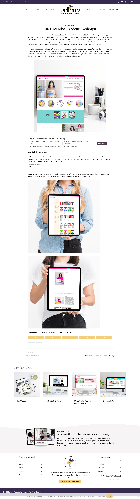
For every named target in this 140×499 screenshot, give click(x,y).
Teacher (39, 344)
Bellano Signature (11, 2)
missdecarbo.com (39, 164)
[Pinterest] (125, 1)
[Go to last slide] (17, 390)
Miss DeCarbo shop (66, 49)
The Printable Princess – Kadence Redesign (100, 354)
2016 (85, 35)
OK (110, 496)
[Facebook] (122, 1)
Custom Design (70, 25)
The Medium (21, 401)
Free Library (100, 10)
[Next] (123, 390)
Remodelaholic (108, 401)
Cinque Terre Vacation (33, 354)
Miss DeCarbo (59, 35)
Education (31, 344)
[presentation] (27, 384)
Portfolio (50, 10)
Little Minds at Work (53, 401)
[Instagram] (118, 1)
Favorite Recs (114, 10)
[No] (138, 496)
